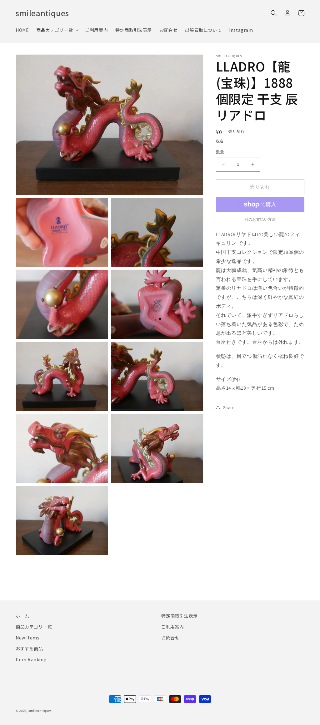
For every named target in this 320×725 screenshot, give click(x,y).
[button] (56, 30)
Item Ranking (31, 659)
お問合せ (170, 637)
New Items (27, 637)
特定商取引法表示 (179, 616)
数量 (220, 152)
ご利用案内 (172, 627)
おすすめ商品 (29, 648)
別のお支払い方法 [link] (260, 219)
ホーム (22, 616)
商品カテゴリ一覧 (34, 627)
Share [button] (229, 407)
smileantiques (40, 710)
